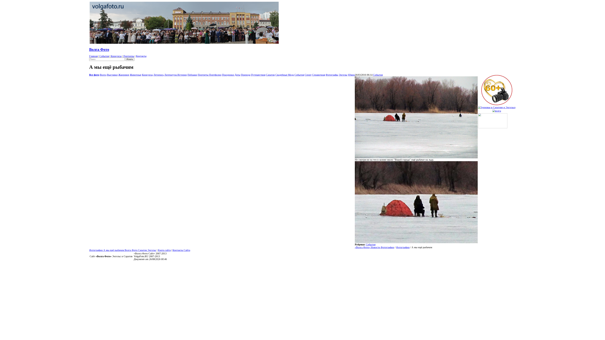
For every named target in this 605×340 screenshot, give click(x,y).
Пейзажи (192, 75)
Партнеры (128, 56)
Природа (245, 75)
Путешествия (258, 75)
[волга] (497, 110)
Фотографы (332, 75)
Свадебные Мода (284, 75)
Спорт (308, 75)
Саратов (270, 75)
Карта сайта (164, 250)
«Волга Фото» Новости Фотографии (374, 247)
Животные (135, 75)
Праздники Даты (231, 75)
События (104, 56)
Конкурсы (116, 56)
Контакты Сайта (181, 250)
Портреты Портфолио (209, 75)
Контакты (141, 56)
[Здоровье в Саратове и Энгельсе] (497, 106)
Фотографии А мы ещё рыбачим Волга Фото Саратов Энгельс (122, 250)
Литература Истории (175, 75)
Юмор (351, 75)
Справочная (318, 75)
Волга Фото (99, 49)
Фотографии (403, 247)
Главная (93, 56)
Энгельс (343, 75)
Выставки (112, 75)
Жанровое (123, 75)
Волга (103, 75)
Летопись (158, 75)
